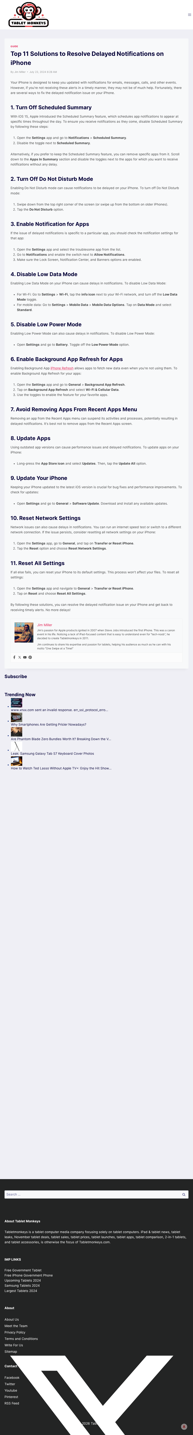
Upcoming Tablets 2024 (23, 1280)
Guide (14, 46)
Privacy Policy (15, 1332)
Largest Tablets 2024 (21, 1291)
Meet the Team (16, 1326)
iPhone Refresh (62, 368)
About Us (12, 1319)
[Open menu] (189, 15)
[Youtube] (25, 658)
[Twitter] (19, 658)
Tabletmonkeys (16, 1232)
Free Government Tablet (23, 1270)
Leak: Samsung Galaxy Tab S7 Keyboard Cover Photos (52, 753)
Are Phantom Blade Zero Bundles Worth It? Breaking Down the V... (61, 739)
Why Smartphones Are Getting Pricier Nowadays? (48, 724)
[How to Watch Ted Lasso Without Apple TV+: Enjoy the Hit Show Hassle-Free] (61, 761)
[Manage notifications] (184, 1427)
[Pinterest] (30, 658)
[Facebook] (14, 658)
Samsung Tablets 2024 (22, 1285)
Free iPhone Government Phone (29, 1275)
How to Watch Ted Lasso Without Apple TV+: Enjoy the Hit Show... (61, 768)
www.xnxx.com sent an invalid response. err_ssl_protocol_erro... (59, 710)
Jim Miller (20, 71)
